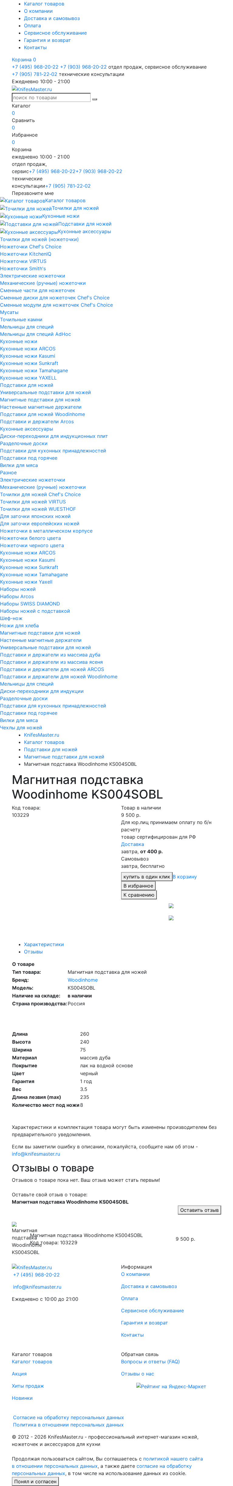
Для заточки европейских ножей (39, 523)
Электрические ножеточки (32, 276)
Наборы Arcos (17, 596)
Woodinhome (83, 980)
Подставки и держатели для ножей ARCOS (52, 669)
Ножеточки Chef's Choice (30, 247)
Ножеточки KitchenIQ (25, 254)
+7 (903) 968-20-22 (83, 67)
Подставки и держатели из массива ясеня (51, 662)
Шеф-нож (11, 618)
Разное (8, 472)
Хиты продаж (28, 1386)
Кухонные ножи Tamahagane (34, 370)
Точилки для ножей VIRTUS (33, 502)
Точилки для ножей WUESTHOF (38, 509)
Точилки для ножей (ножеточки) (39, 239)
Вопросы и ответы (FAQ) (150, 1361)
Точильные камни (21, 319)
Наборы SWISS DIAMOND (30, 604)
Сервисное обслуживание (55, 33)
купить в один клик (146, 877)
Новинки (22, 1398)
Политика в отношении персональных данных (68, 1425)
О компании (38, 11)
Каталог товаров (44, 4)
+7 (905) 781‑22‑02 (34, 74)
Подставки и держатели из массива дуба (50, 655)
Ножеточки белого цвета (30, 538)
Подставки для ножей (26, 385)
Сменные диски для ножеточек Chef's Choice (55, 298)
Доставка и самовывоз (52, 18)
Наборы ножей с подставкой (35, 611)
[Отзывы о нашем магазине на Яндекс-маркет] (171, 1386)
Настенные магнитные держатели (41, 407)
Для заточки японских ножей (35, 516)
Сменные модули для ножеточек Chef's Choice (56, 305)
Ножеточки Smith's (23, 268)
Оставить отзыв (199, 1210)
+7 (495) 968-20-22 (35, 67)
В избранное (138, 886)
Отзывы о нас (137, 1374)
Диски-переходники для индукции (42, 691)
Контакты (35, 47)
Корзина (24, 59)
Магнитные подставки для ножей (40, 400)
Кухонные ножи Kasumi (27, 356)
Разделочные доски (24, 443)
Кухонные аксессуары (26, 429)
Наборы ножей (18, 589)
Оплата (32, 25)
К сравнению (138, 895)
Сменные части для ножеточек (37, 290)
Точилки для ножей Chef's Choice (40, 494)
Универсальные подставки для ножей (45, 392)
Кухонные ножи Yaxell (26, 582)
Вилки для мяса (19, 465)
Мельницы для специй (27, 327)
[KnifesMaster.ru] (32, 89)
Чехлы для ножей (21, 727)
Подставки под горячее (28, 458)
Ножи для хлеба (19, 625)
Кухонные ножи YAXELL (28, 378)
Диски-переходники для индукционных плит (54, 436)
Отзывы (33, 952)
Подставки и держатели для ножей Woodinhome (58, 676)
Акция (19, 1374)
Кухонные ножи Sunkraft (29, 363)
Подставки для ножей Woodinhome (42, 414)
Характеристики (44, 944)
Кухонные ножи (18, 341)
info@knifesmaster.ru (36, 1154)
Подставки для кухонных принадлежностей (53, 451)
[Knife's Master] (32, 1267)
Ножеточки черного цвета (32, 545)
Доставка (132, 844)
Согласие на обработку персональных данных (68, 1417)
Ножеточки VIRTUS (23, 261)
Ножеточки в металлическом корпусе (46, 531)
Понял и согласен (35, 1481)
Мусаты (9, 312)
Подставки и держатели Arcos (37, 421)
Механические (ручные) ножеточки (43, 283)
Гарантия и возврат (47, 40)
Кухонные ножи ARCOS (28, 349)
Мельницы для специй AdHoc (35, 334)
